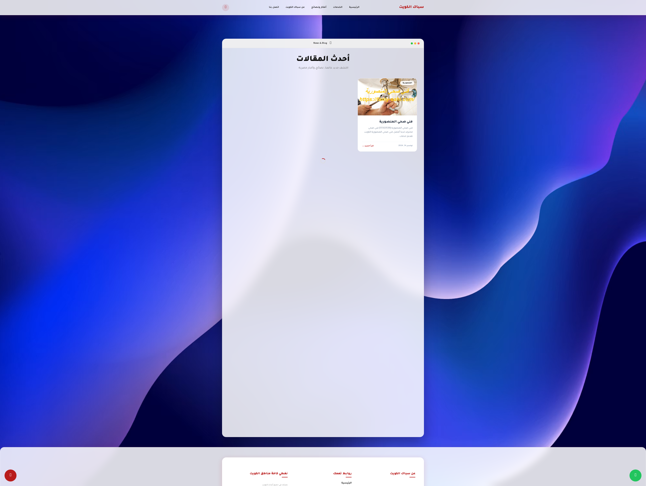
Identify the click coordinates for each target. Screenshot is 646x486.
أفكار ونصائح (318, 7)
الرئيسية (354, 7)
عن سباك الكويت (295, 7)
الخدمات (337, 7)
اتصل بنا (274, 7)
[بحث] (225, 7)
